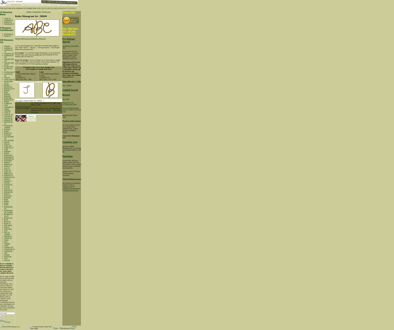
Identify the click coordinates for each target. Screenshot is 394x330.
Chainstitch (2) (9, 107)
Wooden (7, 255)
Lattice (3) (7, 170)
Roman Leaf (8, 218)
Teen (5, 231)
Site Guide (65, 99)
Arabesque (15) (9, 53)
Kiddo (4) (7, 166)
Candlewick (8, 103)
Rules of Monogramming (70, 108)
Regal (6, 199)
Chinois (6, 109)
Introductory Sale (71, 81)
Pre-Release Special (68, 40)
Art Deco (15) (8, 66)
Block (6, 92)
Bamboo (7, 85)
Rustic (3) (7, 223)
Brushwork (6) (9, 99)
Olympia (7, 183)
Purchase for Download (23, 106)
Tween (6, 240)
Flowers (6, 142)
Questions (67, 156)
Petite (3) (7, 194)
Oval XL (7, 188)
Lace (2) (7, 168)
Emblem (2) (8, 22)
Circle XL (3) (8, 114)
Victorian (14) (8, 247)
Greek (6, 149)
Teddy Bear (8, 229)
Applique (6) (8, 48)
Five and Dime (9, 140)
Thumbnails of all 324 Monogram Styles (69, 103)
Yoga (5, 258)
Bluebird (7, 94)
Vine (5, 253)
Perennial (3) (8, 190)
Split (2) (6, 227)
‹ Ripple (28, 12)
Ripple (6, 203)
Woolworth (7, 256)
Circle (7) (7, 112)
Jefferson (7, 162)
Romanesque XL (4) (8, 215)
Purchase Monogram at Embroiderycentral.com (30, 39)
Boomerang (8, 98)
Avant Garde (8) (9, 79)
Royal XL (7, 221)
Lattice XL (7, 171)
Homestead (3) (9, 157)
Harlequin (7, 151)
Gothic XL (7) (8, 147)
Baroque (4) (8, 87)
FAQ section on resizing (40, 64)
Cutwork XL (8, 118)
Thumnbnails (36, 12)
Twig (5, 242)
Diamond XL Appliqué (8, 126)
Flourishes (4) (8, 34)
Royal (6, 219)
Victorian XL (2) (9, 249)
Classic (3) (7, 18)
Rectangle (7, 197)
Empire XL (7, 133)
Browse (66, 94)
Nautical (7, 179)
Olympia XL (8, 184)
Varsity (6, 245)
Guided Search (70, 90)
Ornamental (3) (9, 24)
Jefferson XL (8, 164)
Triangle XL (8, 238)
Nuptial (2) (7, 181)
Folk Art (7, 144)
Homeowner (8, 155)
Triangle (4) (8, 236)
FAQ (64, 164)
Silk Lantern (8, 225)
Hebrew (6, 153)
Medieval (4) (8, 173)
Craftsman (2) (8, 20)
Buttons (6, 101)
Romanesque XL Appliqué (8, 211)
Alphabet (7, 46)
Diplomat (7, 129)
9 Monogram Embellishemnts (6, 29)
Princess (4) (8, 195)
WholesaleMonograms (71, 179)
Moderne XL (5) (9, 177)
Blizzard (7, 90)
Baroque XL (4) (9, 88)
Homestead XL (9, 159)
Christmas (7, 111)
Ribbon (6, 201)
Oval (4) (7, 186)
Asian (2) (7, 77)
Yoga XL (7, 260)
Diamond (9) (8, 120)
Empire (6, 131)
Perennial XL (8, 192)
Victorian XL (8, 251)
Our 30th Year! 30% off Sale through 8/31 (70, 31)
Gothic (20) (8, 146)
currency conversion (68, 174)
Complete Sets (69, 142)
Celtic (6, 105)
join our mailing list (35, 55)
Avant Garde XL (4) (8, 82)
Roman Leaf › (46, 12)
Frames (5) (7, 36)
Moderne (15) (8, 175)
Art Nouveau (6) (9, 72)
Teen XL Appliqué (7, 233)
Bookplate (7, 96)
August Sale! (69, 12)
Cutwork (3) (8, 116)
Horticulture (8, 160)
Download (18, 101)
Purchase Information (71, 121)
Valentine (7, 243)
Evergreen (7, 135)
